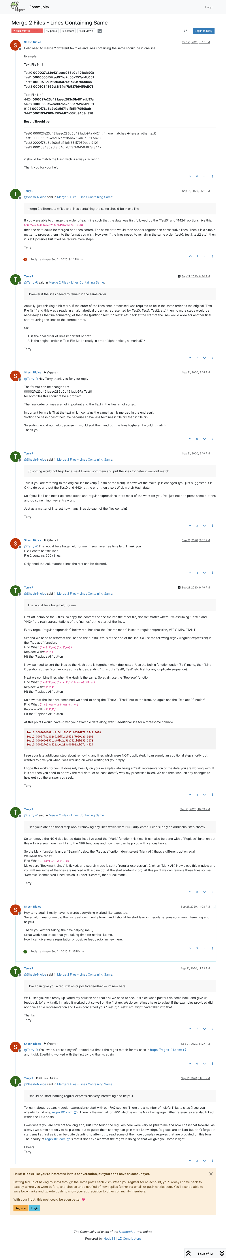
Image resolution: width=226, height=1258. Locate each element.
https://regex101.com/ (166, 1050)
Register (20, 1208)
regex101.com (62, 1112)
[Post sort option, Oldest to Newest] (185, 31)
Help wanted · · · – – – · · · (28, 30)
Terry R (28, 191)
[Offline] (17, 45)
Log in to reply (204, 30)
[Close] (211, 1174)
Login (34, 1208)
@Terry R (52, 372)
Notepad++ (127, 1231)
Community (39, 7)
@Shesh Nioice (48, 1078)
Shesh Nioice (32, 42)
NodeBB (109, 1238)
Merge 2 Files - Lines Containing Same (84, 197)
